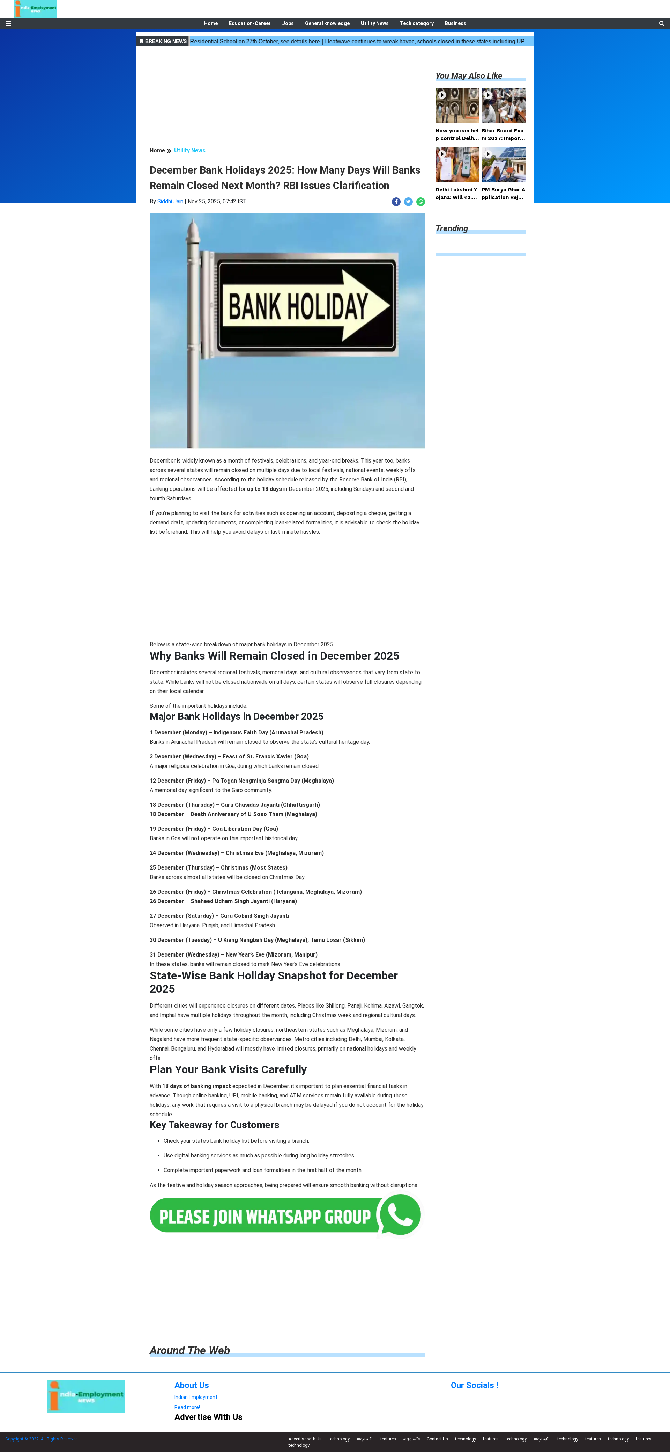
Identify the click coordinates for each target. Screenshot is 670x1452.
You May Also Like (469, 76)
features (388, 1439)
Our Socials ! (474, 1385)
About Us (191, 1385)
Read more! (187, 1407)
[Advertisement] (287, 97)
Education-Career (250, 23)
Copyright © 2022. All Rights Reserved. (42, 1439)
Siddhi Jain (170, 201)
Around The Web (190, 1350)
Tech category (417, 23)
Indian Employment (195, 1397)
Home (211, 23)
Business (455, 23)
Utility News (375, 23)
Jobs (288, 23)
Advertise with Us (305, 1439)
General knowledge (327, 23)
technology (339, 1439)
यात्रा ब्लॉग (365, 1439)
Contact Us (437, 1439)
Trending (452, 228)
